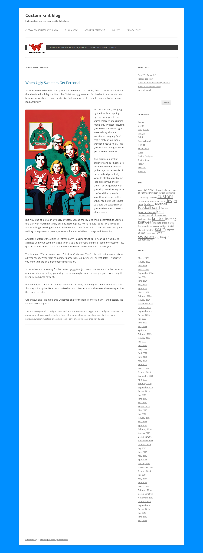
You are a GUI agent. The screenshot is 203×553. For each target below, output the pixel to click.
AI (139, 190)
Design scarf (143, 129)
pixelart (141, 230)
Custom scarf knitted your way (41, 30)
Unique (164, 237)
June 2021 (142, 356)
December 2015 (145, 436)
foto (58, 315)
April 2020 (142, 379)
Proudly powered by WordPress (54, 539)
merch (171, 222)
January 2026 (144, 261)
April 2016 (142, 425)
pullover (29, 318)
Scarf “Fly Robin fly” (147, 75)
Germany (165, 208)
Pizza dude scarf (145, 78)
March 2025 (143, 269)
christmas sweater (148, 192)
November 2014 (145, 467)
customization (145, 201)
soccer (141, 232)
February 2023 (144, 334)
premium (111, 315)
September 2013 (145, 505)
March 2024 (143, 292)
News (59, 311)
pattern (163, 225)
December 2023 (145, 303)
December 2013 (145, 493)
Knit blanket (143, 148)
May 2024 (142, 284)
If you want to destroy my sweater (154, 82)
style (160, 232)
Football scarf (144, 141)
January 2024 (144, 299)
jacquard (143, 212)
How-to (141, 144)
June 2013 (142, 516)
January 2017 (144, 417)
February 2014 (144, 490)
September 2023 (145, 311)
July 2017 (142, 414)
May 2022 (142, 349)
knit (160, 211)
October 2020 (144, 372)
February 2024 (144, 296)
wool (83, 318)
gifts (69, 315)
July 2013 (142, 512)
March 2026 (143, 258)
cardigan (105, 311)
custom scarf (159, 201)
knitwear (145, 222)
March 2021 (143, 368)
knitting (170, 219)
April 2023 (142, 330)
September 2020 (145, 375)
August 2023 (144, 315)
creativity (153, 197)
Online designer (145, 226)
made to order (160, 222)
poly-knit (101, 315)
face (46, 315)
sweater (38, 318)
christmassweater (166, 192)
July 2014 (142, 474)
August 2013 (144, 509)
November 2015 (145, 440)
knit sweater (144, 219)
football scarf (149, 207)
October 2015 (144, 444)
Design (141, 125)
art (141, 190)
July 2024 (142, 277)
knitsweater (159, 215)
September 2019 (145, 387)
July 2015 (142, 448)
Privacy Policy (134, 30)
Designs (52, 311)
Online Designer (145, 156)
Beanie (141, 121)
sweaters (47, 318)
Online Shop (69, 311)
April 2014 (142, 482)
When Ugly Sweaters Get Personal (52, 82)
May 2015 (142, 455)
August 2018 (144, 406)
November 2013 (145, 497)
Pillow (141, 163)
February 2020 (144, 383)
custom (32, 315)
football (161, 204)
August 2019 (144, 391)
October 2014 (144, 471)
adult (97, 311)
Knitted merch (144, 90)
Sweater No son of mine (149, 86)
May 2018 (142, 410)
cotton (141, 197)
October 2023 (144, 307)
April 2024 (142, 288)
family (52, 315)
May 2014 (142, 478)
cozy (146, 197)
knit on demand (145, 215)
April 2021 (142, 364)
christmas (114, 311)
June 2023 (142, 322)
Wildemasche (145, 239)
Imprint (116, 30)
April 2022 (142, 353)
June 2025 (142, 265)
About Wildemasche (95, 30)
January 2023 (144, 337)
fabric (140, 204)
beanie (149, 190)
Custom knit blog (42, 15)
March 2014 (143, 486)
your (88, 318)
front (63, 315)
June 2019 (142, 398)
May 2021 (142, 360)
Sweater (79, 311)
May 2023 (142, 326)
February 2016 (144, 429)
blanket (158, 190)
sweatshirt (57, 318)
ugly (70, 318)
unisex (76, 318)
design (40, 315)
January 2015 (144, 463)
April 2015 (142, 459)
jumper (75, 315)
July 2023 (142, 318)
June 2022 (142, 345)
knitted (158, 218)
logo (81, 315)
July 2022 (142, 341)
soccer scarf (151, 232)
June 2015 (142, 452)
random (150, 229)
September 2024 (145, 273)
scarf (160, 229)
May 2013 (142, 520)
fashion (149, 204)
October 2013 (144, 501)
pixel (171, 226)
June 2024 (142, 280)
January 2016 (144, 433)
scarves (169, 230)
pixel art (142, 167)
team (65, 318)
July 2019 (142, 395)
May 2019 (142, 402)
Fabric (141, 137)
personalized (90, 315)
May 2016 (142, 421)
